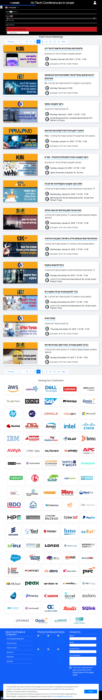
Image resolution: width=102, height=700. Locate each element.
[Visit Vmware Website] (89, 389)
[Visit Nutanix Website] (52, 451)
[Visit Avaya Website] (14, 451)
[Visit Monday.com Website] (70, 583)
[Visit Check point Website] (70, 570)
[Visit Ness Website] (32, 413)
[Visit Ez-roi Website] (88, 531)
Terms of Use (12, 648)
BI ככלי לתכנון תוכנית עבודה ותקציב (61, 291)
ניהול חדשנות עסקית (54, 265)
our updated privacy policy (63, 696)
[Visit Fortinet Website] (32, 570)
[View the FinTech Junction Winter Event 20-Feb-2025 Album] (60, 656)
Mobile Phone (74, 649)
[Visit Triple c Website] (33, 505)
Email (71, 642)
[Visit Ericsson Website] (13, 531)
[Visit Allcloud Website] (13, 583)
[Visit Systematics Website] (33, 517)
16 (27, 41)
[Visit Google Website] (13, 401)
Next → (64, 41)
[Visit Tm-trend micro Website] (50, 531)
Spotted (10, 661)
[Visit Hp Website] (13, 413)
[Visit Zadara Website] (89, 596)
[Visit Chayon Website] (33, 545)
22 (50, 41)
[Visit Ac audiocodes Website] (51, 608)
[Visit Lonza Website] (52, 545)
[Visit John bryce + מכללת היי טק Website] (87, 558)
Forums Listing (14, 20)
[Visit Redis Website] (70, 608)
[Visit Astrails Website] (70, 505)
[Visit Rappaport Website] (88, 545)
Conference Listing (16, 16)
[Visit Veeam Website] (16, 478)
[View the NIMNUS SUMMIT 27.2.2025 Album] (41, 653)
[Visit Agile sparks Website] (70, 478)
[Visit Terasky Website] (70, 413)
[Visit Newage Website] (70, 558)
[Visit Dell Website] (51, 389)
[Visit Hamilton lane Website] (70, 545)
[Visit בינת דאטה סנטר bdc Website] (13, 570)
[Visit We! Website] (52, 505)
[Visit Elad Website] (70, 438)
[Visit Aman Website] (51, 426)
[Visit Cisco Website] (89, 426)
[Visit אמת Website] (32, 583)
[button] (7, 18)
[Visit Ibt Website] (53, 558)
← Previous (10, 41)
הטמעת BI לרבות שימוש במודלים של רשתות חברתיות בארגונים (69, 76)
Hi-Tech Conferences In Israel (52, 2)
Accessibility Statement (15, 639)
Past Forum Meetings (17, 29)
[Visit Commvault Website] (33, 463)
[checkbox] (82, 671)
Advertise (10, 657)
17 (30, 41)
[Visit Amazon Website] (13, 389)
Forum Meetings (15, 25)
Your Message (74, 655)
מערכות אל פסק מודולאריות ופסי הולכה (63, 210)
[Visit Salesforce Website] (16, 558)
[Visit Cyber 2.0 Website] (71, 517)
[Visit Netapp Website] (70, 401)
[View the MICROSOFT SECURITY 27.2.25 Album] (60, 639)
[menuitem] (52, 11)
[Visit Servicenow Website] (51, 583)
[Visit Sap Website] (51, 401)
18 (34, 41)
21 (46, 41)
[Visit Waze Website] (87, 478)
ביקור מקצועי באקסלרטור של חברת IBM (63, 183)
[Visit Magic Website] (13, 596)
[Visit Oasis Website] (89, 401)
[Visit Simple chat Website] (32, 492)
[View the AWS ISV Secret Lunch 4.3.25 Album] (51, 641)
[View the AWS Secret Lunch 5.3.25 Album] (41, 640)
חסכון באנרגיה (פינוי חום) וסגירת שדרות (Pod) (67, 344)
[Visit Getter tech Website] (35, 558)
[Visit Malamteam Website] (51, 438)
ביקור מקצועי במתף (54, 103)
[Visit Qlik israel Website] (88, 505)
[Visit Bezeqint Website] (69, 463)
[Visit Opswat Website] (23, 620)
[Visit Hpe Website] (14, 517)
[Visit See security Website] (15, 492)
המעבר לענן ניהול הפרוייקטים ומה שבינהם (64, 130)
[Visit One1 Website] (32, 401)
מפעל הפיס (50, 318)
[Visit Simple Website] (14, 545)
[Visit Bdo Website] (14, 505)
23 (54, 41)
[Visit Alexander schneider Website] (51, 463)
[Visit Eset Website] (79, 620)
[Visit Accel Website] (70, 596)
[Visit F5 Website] (35, 478)
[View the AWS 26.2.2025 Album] (51, 651)
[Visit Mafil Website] (67, 492)
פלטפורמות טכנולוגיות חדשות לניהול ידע (64, 48)
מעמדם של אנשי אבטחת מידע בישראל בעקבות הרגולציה (71, 238)
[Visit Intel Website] (70, 426)
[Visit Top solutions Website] (89, 583)
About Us (10, 652)
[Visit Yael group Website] (32, 531)
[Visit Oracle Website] (51, 413)
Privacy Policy (12, 643)
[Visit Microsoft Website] (89, 413)
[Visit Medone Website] (86, 492)
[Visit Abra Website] (51, 570)
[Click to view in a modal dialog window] (95, 2)
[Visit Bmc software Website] (89, 438)
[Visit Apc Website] (89, 451)
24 (59, 41)
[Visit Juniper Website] (33, 451)
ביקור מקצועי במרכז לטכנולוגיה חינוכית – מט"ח (66, 157)
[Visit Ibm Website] (13, 438)
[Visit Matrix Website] (32, 389)
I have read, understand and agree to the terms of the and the (83, 671)
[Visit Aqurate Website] (60, 620)
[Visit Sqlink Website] (89, 608)
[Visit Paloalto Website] (71, 451)
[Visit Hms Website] (69, 531)
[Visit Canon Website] (51, 596)
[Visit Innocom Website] (88, 463)
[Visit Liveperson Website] (49, 492)
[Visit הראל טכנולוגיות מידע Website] (14, 463)
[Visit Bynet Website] (32, 426)
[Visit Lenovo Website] (70, 389)
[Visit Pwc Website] (89, 571)
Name (71, 636)
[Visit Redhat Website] (13, 426)
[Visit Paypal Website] (89, 517)
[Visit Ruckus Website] (52, 517)
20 (42, 41)
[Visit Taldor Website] (32, 438)
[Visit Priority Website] (32, 596)
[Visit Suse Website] (53, 478)
